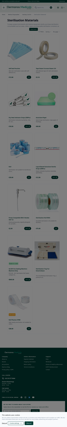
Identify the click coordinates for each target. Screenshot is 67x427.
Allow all (28, 423)
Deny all (4, 423)
